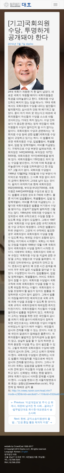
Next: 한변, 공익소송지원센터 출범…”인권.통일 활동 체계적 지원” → (32, 420)
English (25, 451)
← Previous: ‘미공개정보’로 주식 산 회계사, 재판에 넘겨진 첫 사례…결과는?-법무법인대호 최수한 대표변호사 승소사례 (32, 407)
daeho (29, 44)
